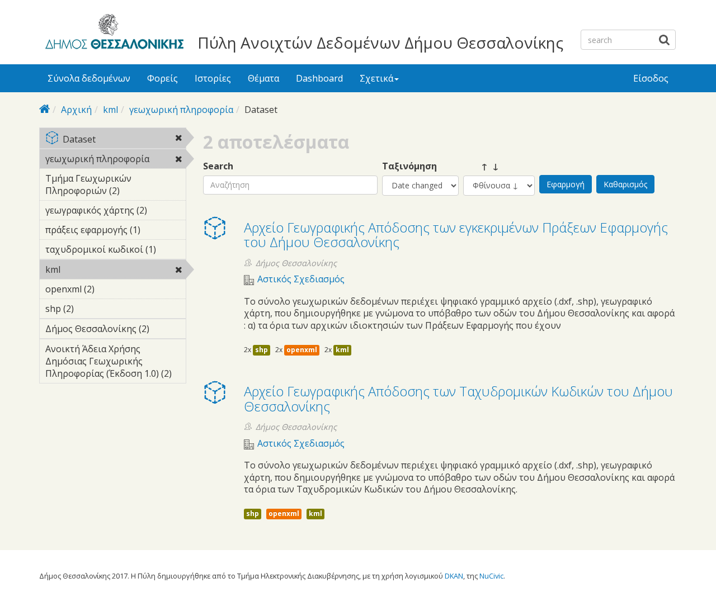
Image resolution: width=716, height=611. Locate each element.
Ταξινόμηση (409, 166)
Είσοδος (650, 78)
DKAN (454, 576)
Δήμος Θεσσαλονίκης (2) (115, 330)
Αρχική (76, 109)
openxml (301, 349)
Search (218, 166)
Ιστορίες (213, 78)
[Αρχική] (112, 33)
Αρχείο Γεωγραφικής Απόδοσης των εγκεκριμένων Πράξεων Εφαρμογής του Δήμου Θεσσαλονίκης (456, 234)
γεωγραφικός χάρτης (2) (115, 212)
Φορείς (162, 78)
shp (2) (91, 308)
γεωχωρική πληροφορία (181, 109)
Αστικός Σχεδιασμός (301, 279)
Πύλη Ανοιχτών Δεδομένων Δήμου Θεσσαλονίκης (380, 42)
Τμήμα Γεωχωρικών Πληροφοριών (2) (113, 186)
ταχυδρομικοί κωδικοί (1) (115, 251)
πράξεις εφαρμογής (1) (115, 231)
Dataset (124, 140)
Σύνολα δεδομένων (89, 78)
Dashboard (319, 78)
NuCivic (491, 576)
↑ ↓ (481, 166)
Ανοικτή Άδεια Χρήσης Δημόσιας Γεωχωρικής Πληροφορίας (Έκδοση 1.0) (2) (115, 363)
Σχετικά (376, 78)
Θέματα (263, 78)
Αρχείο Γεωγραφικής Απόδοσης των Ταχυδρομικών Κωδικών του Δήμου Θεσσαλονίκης (458, 398)
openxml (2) (111, 289)
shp (261, 349)
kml (110, 109)
